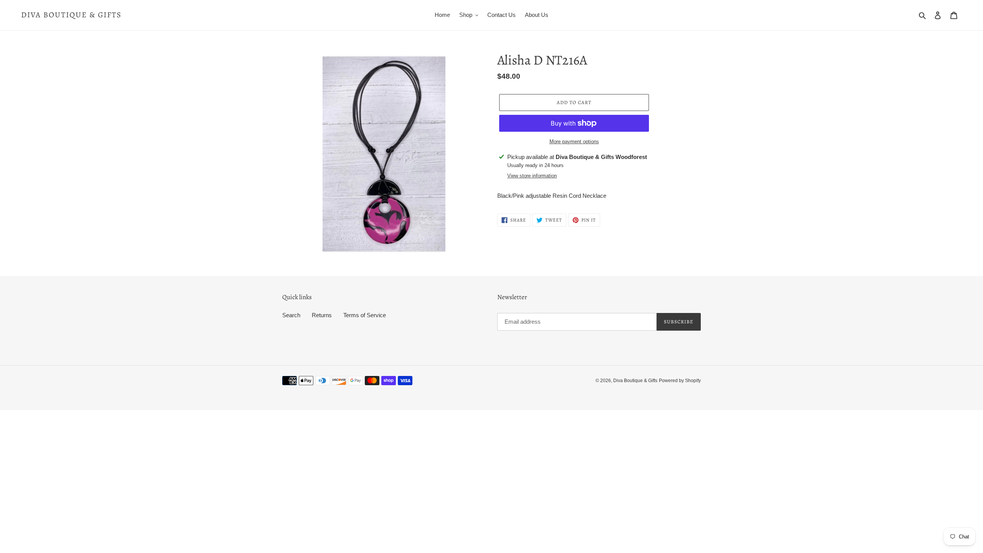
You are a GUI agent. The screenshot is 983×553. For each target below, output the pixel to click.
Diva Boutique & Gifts (71, 15)
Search (291, 315)
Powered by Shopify (680, 380)
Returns (322, 315)
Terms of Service (364, 315)
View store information (532, 176)
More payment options (574, 141)
